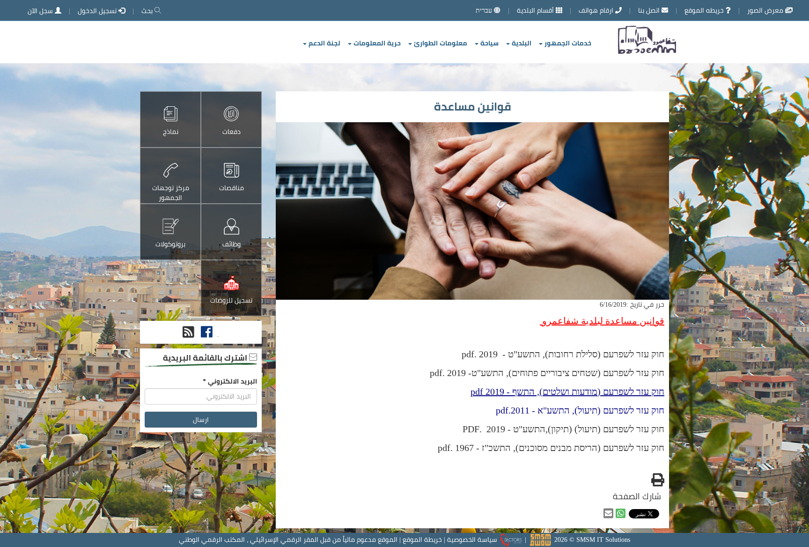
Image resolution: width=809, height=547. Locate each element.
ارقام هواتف (597, 10)
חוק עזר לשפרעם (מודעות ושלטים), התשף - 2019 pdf (567, 391)
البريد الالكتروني (230, 381)
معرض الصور (766, 10)
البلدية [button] (520, 43)
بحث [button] (147, 11)
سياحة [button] (488, 43)
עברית (485, 10)
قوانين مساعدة (472, 106)
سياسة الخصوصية (472, 539)
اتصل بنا (650, 10)
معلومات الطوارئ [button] (439, 43)
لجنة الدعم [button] (323, 43)
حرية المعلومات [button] (376, 43)
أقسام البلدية (536, 10)
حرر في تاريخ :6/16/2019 (632, 304)
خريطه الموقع (705, 10)
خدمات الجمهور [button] (567, 43)
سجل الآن (41, 11)
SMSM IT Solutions (603, 539)
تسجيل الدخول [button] (98, 11)
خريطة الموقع (422, 539)
